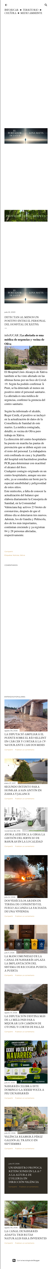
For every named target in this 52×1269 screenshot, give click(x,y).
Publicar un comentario (24, 750)
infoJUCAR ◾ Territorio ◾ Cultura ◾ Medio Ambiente (23, 11)
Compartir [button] (8, 551)
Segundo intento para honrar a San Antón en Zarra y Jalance (23, 790)
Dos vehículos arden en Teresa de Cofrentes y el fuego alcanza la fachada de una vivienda (25, 906)
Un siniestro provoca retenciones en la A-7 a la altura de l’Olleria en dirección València (25, 1175)
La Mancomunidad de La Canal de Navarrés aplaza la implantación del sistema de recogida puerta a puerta (25, 963)
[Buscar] (46, 4)
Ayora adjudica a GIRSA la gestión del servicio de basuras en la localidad (24, 838)
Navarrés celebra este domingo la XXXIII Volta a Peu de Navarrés (24, 1089)
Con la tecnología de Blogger (28, 1260)
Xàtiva (22, 555)
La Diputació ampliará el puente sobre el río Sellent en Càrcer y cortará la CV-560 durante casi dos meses (25, 739)
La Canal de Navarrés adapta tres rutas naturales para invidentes (25, 1234)
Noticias (16, 555)
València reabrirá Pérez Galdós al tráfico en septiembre (23, 1140)
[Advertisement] (26, 42)
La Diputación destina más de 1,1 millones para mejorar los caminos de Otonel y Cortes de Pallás (24, 1021)
